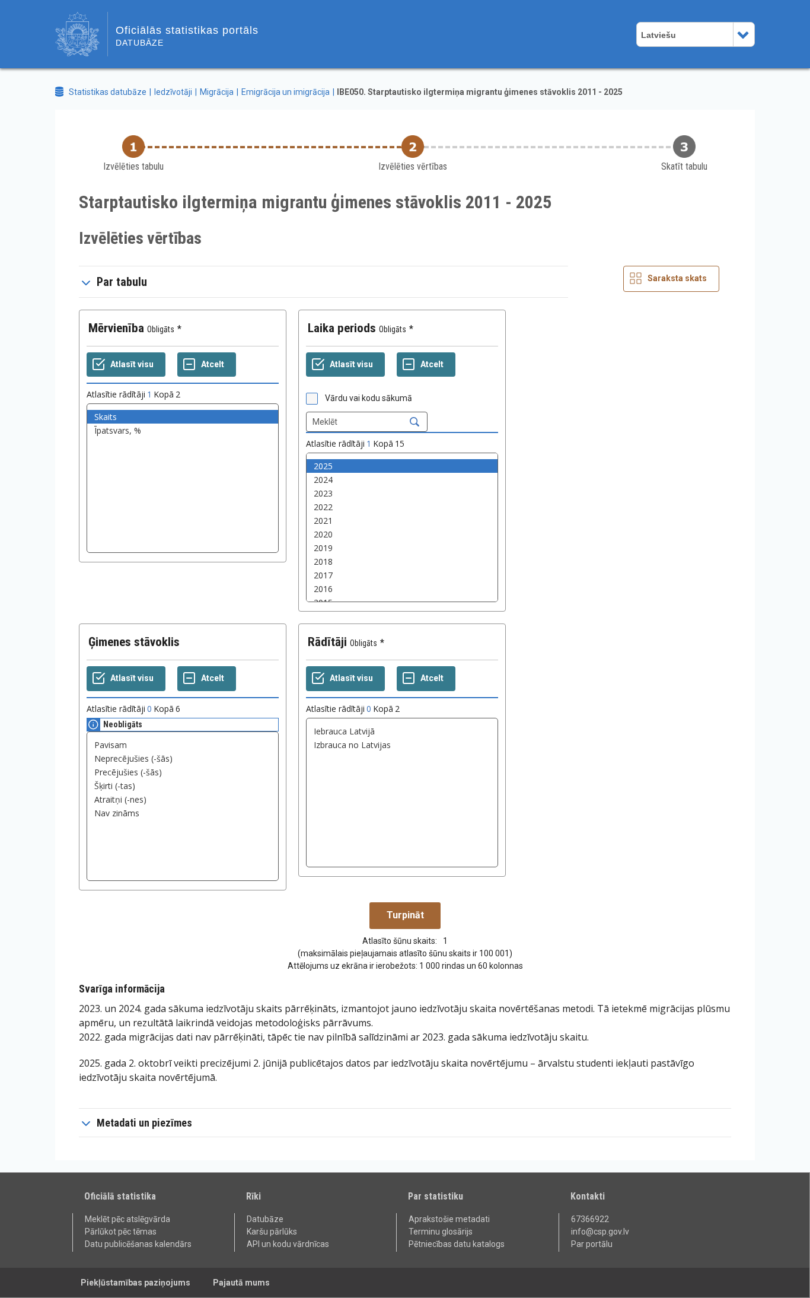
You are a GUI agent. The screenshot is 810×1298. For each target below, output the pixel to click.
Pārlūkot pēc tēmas (121, 1231)
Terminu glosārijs (441, 1231)
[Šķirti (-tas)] (182, 786)
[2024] (402, 479)
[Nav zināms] (182, 813)
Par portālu (592, 1244)
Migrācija (217, 92)
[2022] (402, 507)
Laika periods (342, 328)
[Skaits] (182, 417)
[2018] (402, 561)
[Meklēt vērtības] (414, 422)
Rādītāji (327, 642)
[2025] (402, 466)
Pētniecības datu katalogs (457, 1244)
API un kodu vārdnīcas (288, 1244)
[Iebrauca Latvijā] (402, 731)
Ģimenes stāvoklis (134, 642)
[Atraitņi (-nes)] (182, 799)
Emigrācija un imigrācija (285, 92)
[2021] (402, 520)
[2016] (402, 589)
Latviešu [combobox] (658, 35)
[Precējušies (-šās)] (182, 772)
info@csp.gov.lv (600, 1231)
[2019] (402, 548)
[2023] (402, 493)
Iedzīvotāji (173, 92)
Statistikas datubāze (107, 92)
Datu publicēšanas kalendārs (138, 1244)
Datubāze (265, 1219)
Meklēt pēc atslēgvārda (127, 1219)
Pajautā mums (241, 1282)
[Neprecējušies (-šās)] (182, 758)
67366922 (590, 1219)
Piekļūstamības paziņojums (135, 1282)
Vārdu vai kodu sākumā (368, 398)
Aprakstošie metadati (449, 1219)
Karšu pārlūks (272, 1231)
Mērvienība (116, 328)
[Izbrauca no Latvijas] (402, 745)
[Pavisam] (182, 745)
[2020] (402, 534)
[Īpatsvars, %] (182, 430)
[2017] (402, 575)
